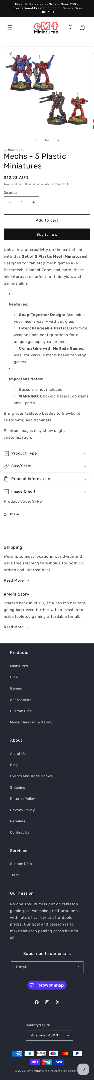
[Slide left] (36, 140)
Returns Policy (22, 799)
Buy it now (47, 234)
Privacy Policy (22, 810)
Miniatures (19, 666)
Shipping (31, 184)
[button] (10, 27)
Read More (14, 580)
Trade (15, 875)
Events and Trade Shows (31, 776)
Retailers (17, 821)
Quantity (11, 192)
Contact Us (19, 832)
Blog (14, 765)
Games (16, 688)
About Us (18, 754)
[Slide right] (58, 140)
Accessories (20, 700)
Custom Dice (21, 711)
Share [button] (14, 514)
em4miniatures (38, 1071)
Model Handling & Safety (31, 722)
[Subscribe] (77, 967)
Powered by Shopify (64, 1071)
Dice (14, 677)
